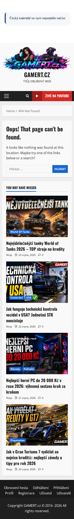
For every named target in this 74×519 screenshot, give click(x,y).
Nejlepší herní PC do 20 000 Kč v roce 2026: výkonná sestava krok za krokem (35, 386)
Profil (11, 39)
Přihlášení (59, 33)
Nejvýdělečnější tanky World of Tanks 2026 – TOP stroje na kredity (35, 246)
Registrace (26, 39)
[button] (6, 96)
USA (28, 297)
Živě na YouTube (57, 95)
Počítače (29, 369)
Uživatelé (60, 39)
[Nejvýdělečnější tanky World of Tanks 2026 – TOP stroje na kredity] (37, 216)
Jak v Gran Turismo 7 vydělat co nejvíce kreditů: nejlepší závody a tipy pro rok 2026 (34, 457)
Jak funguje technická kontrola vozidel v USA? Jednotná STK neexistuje (31, 315)
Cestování (16, 297)
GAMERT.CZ (37, 74)
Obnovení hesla (18, 33)
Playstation (17, 440)
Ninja (9, 255)
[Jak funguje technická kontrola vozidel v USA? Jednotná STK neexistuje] (37, 282)
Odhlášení (41, 33)
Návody (15, 369)
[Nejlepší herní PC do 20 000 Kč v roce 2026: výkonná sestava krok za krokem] (37, 353)
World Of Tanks (20, 232)
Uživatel (43, 39)
